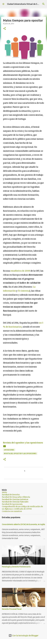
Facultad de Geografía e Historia (16, 497)
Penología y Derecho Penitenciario (16, 567)
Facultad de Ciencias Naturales (15, 502)
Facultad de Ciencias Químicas (15, 499)
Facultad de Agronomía (12, 504)
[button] (4, 28)
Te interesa (23, 291)
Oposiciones (9, 450)
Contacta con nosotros (12, 511)
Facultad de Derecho (11, 494)
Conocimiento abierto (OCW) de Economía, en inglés (23, 524)
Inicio (4, 492)
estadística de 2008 (20, 271)
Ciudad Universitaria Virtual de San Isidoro (26, 4)
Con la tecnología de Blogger (25, 635)
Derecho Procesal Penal (11, 609)
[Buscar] (43, 4)
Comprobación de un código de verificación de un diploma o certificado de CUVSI (22, 507)
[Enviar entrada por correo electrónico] (4, 447)
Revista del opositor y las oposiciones (23, 442)
